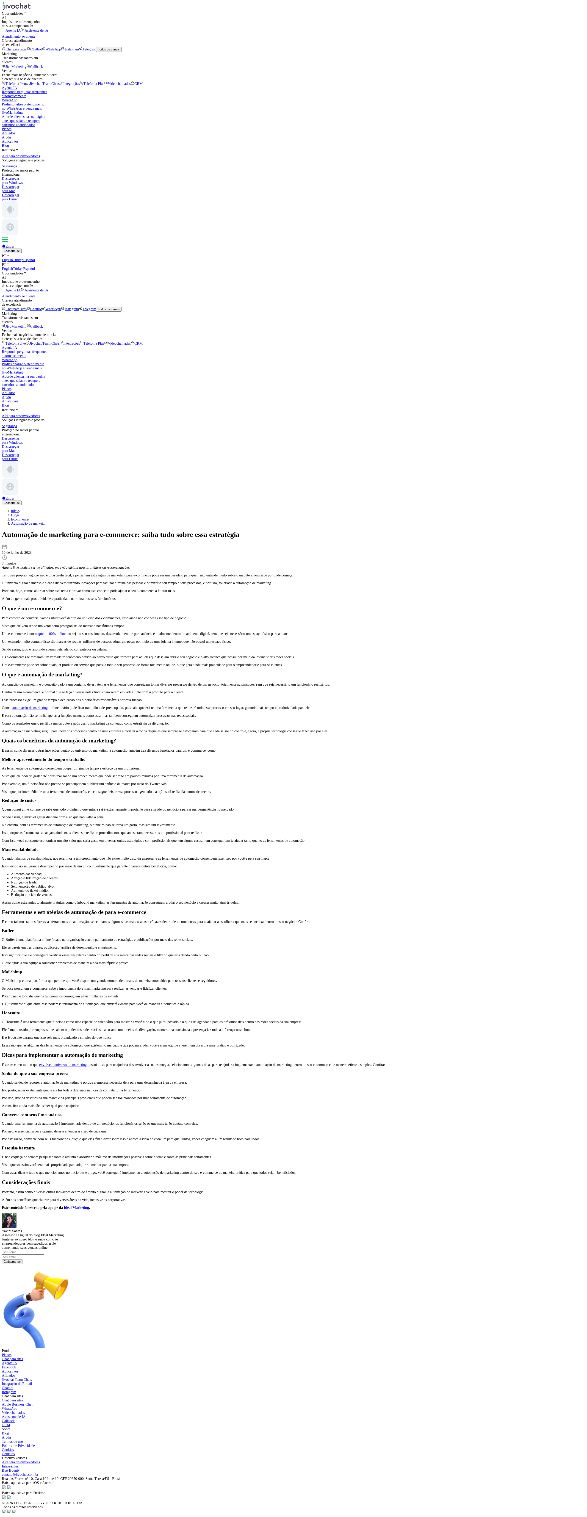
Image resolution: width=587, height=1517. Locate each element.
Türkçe (18, 260)
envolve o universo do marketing (63, 1065)
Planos (6, 129)
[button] (293, 13)
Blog (5, 145)
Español (29, 260)
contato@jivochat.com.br (20, 1474)
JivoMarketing (16, 67)
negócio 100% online (50, 634)
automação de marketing (30, 708)
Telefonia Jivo (16, 84)
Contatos (8, 1454)
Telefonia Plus (93, 84)
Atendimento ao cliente (18, 36)
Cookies (8, 1450)
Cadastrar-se (12, 1261)
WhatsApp (53, 49)
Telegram (89, 49)
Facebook (9, 1367)
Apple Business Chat (17, 1404)
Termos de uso (12, 1441)
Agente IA (13, 30)
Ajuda (6, 137)
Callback (36, 67)
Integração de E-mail (17, 1384)
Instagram (72, 49)
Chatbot (36, 49)
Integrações (71, 84)
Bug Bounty (11, 1470)
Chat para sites (16, 49)
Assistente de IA (36, 30)
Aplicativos (10, 141)
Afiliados (8, 133)
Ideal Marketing (76, 1208)
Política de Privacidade (18, 1446)
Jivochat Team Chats (45, 84)
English (7, 260)
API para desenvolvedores (21, 1462)
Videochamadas (119, 84)
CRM (138, 84)
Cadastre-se (12, 251)
